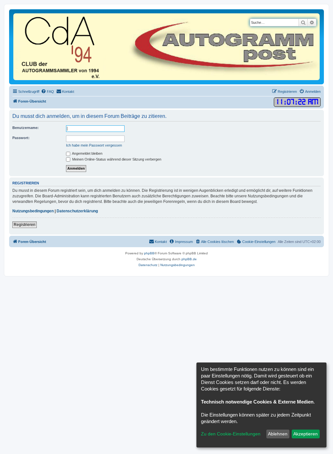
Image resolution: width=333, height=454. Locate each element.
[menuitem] (47, 91)
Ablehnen (277, 433)
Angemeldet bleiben (86, 153)
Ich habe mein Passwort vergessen (94, 145)
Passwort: (21, 138)
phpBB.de (189, 259)
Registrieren (24, 224)
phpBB (149, 253)
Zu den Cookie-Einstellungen (230, 433)
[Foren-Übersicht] (166, 46)
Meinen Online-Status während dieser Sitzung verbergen (116, 159)
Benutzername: (25, 128)
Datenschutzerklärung (77, 211)
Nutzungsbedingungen (33, 211)
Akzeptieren (305, 433)
